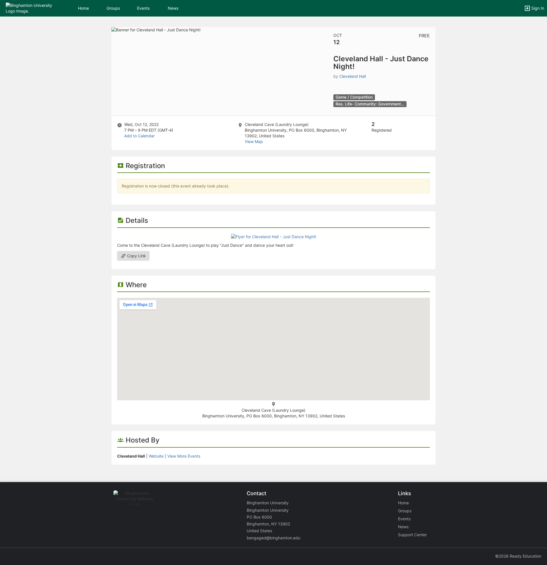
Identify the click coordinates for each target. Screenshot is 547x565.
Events (143, 8)
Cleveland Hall (352, 76)
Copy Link (136, 255)
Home (403, 502)
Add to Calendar (139, 135)
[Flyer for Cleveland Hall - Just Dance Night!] (273, 236)
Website (156, 456)
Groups (113, 8)
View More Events (183, 456)
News (173, 8)
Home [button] (83, 8)
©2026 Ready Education (518, 556)
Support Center (412, 534)
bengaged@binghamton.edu (273, 537)
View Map (254, 141)
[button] (29, 7)
